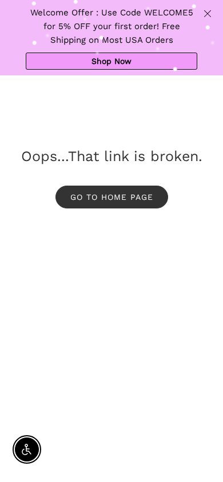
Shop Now (111, 61)
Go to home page (111, 197)
